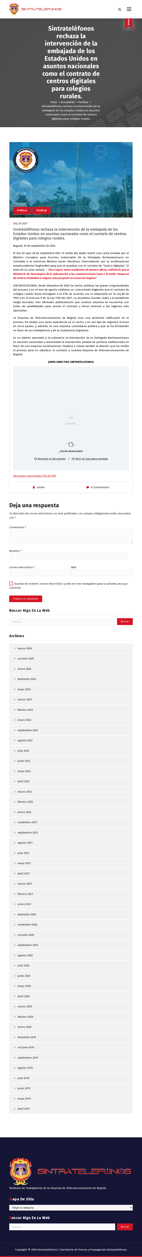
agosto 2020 (25, 955)
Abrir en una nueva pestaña (91, 458)
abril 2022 (24, 781)
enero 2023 (24, 720)
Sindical (41, 210)
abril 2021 (24, 873)
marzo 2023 (25, 699)
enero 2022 (24, 812)
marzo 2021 (25, 883)
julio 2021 (23, 853)
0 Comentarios (100, 487)
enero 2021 (24, 904)
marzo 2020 (25, 1006)
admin (41, 487)
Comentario (17, 527)
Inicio (53, 102)
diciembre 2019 (27, 1037)
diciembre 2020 (27, 914)
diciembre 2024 (27, 679)
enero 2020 (24, 1027)
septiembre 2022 (28, 730)
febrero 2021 (25, 894)
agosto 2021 (25, 842)
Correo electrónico (22, 567)
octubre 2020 (26, 935)
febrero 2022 (25, 801)
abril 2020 (24, 996)
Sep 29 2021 (20, 223)
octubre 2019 (26, 1047)
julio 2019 (23, 1078)
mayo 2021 (24, 863)
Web (73, 567)
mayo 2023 (24, 689)
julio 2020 (23, 965)
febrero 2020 (25, 1016)
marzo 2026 (25, 648)
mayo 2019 (24, 1098)
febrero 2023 (25, 709)
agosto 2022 (25, 740)
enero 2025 (24, 669)
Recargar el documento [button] (51, 458)
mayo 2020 (24, 986)
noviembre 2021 (27, 822)
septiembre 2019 (28, 1057)
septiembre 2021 (28, 832)
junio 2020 (24, 976)
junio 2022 (24, 761)
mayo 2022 (24, 771)
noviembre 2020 (27, 924)
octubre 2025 (26, 658)
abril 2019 (24, 1108)
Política (83, 102)
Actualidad (68, 102)
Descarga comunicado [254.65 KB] (34, 476)
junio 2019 (24, 1088)
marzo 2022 (25, 791)
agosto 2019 (25, 1068)
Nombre (15, 551)
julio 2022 (23, 750)
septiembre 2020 (28, 945)
